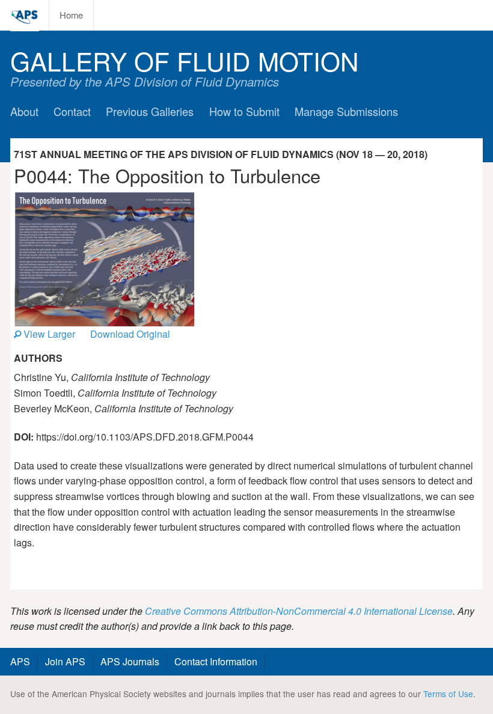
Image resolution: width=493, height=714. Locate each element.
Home (71, 14)
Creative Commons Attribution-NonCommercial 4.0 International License (299, 611)
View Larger (48, 334)
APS (20, 661)
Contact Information (215, 661)
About (24, 111)
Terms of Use (448, 694)
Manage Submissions (346, 111)
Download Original (130, 334)
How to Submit (244, 111)
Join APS (65, 661)
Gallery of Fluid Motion (184, 60)
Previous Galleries (150, 111)
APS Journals (129, 661)
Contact (72, 111)
